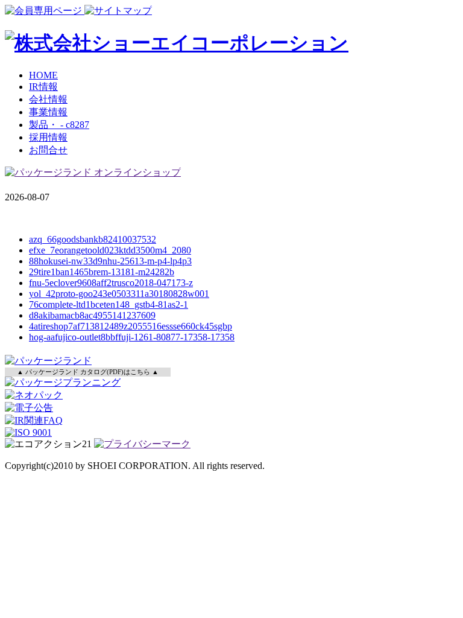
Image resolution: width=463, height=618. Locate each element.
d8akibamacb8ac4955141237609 (92, 315)
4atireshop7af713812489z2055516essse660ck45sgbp (130, 326)
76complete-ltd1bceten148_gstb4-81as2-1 (108, 304)
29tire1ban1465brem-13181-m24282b (101, 272)
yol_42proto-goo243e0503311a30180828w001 (119, 293)
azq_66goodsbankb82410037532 (92, 239)
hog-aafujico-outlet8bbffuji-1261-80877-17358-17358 (132, 337)
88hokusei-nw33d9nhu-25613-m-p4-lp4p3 (110, 261)
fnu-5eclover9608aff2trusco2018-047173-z (111, 283)
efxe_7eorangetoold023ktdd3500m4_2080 (110, 250)
